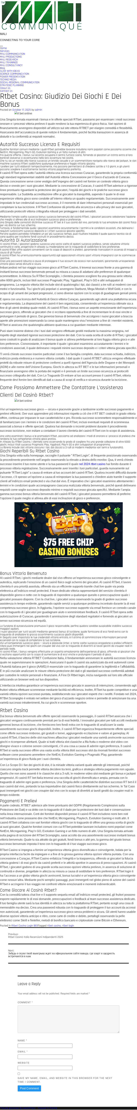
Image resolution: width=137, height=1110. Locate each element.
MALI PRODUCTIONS (11, 57)
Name (22, 1040)
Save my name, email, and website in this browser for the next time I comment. (65, 1079)
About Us (5, 88)
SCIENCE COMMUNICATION (14, 74)
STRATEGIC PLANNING (12, 85)
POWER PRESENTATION (12, 77)
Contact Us (6, 91)
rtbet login (68, 926)
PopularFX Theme (47, 1108)
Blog (2, 68)
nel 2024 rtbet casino (92, 464)
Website (24, 1062)
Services (4, 51)
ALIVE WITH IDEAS (10, 71)
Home (3, 48)
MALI (3, 33)
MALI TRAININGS (9, 62)
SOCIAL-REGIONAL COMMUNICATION (19, 82)
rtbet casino (54, 926)
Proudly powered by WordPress (18, 1108)
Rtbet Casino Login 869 (24, 926)
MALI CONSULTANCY (11, 65)
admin (38, 110)
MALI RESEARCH (9, 59)
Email (23, 1051)
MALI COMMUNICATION (12, 54)
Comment (25, 1002)
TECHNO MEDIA (8, 79)
